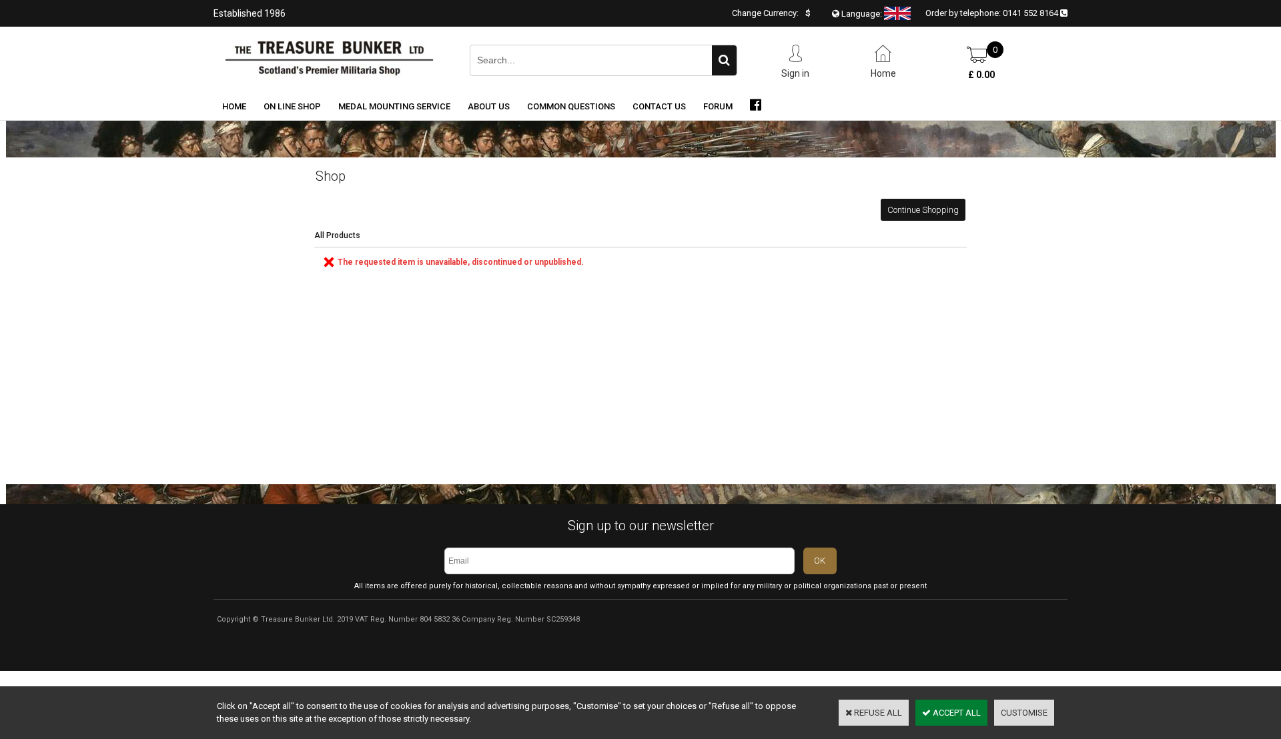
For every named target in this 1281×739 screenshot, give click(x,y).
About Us (489, 106)
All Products (337, 235)
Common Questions (571, 106)
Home (234, 106)
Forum (718, 106)
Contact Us (659, 106)
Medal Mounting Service (394, 106)
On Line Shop (292, 106)
